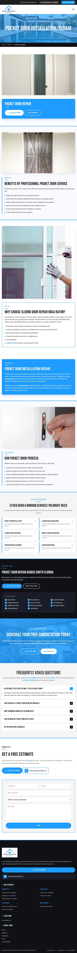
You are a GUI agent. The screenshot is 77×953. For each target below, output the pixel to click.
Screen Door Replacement (9, 906)
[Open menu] (73, 9)
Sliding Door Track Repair (9, 892)
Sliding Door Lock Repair (9, 895)
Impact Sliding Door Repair (9, 898)
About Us (4, 933)
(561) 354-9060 (69, 2)
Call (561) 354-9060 (13, 586)
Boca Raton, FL (6, 920)
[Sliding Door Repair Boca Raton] (8, 9)
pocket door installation (29, 678)
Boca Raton (14, 343)
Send (39, 826)
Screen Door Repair (7, 909)
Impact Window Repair (46, 906)
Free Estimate (33, 113)
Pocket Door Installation (47, 892)
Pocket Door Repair (45, 895)
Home (3, 44)
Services (9, 44)
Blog (3, 939)
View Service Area (31, 586)
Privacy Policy (51, 950)
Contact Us (5, 936)
